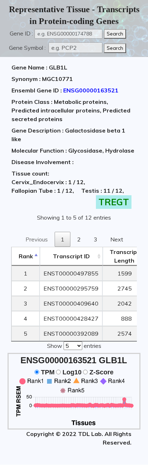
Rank (26, 256)
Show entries (74, 345)
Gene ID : (21, 33)
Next (116, 239)
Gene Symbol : (28, 47)
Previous (37, 239)
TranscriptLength (124, 256)
